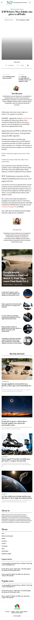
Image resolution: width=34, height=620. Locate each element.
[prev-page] (26, 252)
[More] (28, 65)
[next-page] (29, 252)
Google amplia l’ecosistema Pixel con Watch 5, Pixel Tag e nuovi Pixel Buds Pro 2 (15, 277)
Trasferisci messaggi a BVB (9, 207)
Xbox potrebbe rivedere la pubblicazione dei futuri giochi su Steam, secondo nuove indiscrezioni (11, 329)
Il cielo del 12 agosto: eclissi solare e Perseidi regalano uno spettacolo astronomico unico (11, 293)
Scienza (4, 419)
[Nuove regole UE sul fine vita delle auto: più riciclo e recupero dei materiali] (27, 305)
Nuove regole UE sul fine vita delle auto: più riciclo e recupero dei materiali (11, 305)
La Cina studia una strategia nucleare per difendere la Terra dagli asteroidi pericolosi (11, 317)
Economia (5, 456)
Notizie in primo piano (17, 9)
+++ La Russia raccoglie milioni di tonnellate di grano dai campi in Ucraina (24, 79)
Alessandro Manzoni (8, 284)
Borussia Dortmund (26, 118)
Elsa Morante (9, 19)
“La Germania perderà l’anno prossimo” (8, 77)
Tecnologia (5, 381)
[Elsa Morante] (17, 88)
